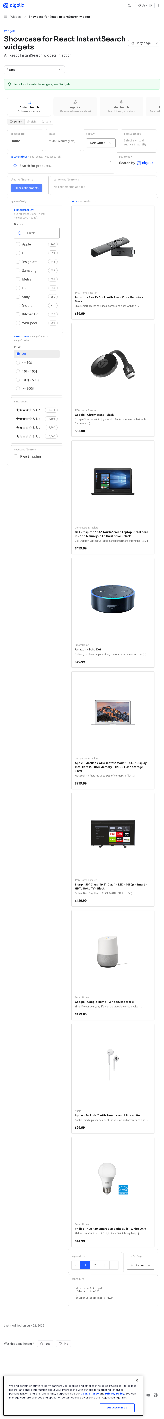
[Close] (136, 1380)
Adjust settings (117, 1407)
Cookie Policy (90, 1393)
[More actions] (159, 5)
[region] (73, 1396)
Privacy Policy (114, 1393)
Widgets (64, 84)
